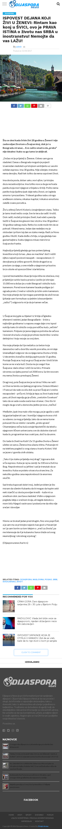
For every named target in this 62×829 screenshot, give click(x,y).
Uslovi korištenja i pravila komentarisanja (32, 818)
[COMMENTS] (48, 105)
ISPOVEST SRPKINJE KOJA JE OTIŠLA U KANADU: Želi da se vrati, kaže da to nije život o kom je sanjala (37, 638)
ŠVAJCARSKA (9, 581)
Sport (28, 815)
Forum (50, 815)
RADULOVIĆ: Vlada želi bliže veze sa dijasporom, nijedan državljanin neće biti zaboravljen (37, 621)
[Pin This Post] (34, 105)
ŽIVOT (20, 581)
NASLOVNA (38, 579)
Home (11, 815)
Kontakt (39, 821)
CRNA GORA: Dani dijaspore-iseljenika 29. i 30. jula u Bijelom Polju (37, 603)
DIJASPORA (26, 579)
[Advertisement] (31, 124)
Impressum (26, 821)
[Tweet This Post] (21, 105)
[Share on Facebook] (14, 105)
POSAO (48, 579)
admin (19, 46)
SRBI (55, 579)
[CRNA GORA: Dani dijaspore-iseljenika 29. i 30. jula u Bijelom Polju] (9, 606)
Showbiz (39, 815)
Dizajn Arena (43, 826)
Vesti (19, 815)
